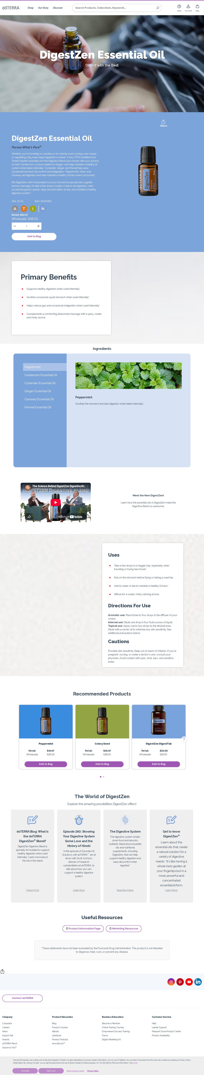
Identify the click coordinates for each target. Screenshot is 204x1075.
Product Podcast (60, 1039)
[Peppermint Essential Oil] (46, 721)
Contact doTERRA (22, 998)
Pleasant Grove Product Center (166, 1031)
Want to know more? (75, 1071)
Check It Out (32, 890)
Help (154, 1023)
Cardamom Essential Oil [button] (40, 375)
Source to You (9, 1047)
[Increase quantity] (38, 226)
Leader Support (159, 1027)
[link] (179, 8)
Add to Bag (34, 236)
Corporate (7, 1023)
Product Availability (161, 1035)
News (5, 1031)
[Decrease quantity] (15, 226)
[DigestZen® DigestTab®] (158, 721)
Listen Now (79, 890)
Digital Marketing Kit (111, 1039)
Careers (6, 1027)
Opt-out (51, 1070)
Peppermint (46, 743)
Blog (54, 1023)
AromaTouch (58, 1043)
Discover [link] (58, 7)
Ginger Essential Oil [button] (38, 391)
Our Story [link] (43, 7)
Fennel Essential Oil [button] (37, 407)
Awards (5, 1039)
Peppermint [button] (32, 367)
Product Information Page (85, 928)
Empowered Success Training (116, 1031)
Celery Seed (102, 743)
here (135, 1063)
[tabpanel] (46, 737)
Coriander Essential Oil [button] (40, 383)
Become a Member (111, 1023)
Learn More (171, 890)
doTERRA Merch (9, 1043)
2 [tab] (103, 777)
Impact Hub (7, 1035)
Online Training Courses (113, 1027)
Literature (56, 1035)
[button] (15, 208)
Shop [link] (30, 7)
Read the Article (125, 890)
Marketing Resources (125, 928)
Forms (105, 1035)
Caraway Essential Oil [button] (39, 399)
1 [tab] (100, 777)
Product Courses (60, 1027)
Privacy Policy (93, 1071)
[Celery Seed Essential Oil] (102, 721)
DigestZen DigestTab (159, 743)
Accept (25, 1070)
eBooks (55, 1031)
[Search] (157, 8)
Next (184, 739)
